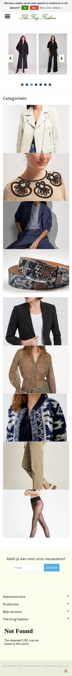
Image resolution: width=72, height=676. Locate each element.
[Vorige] (10, 58)
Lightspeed (63, 666)
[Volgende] (61, 58)
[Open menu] (7, 16)
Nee (34, 8)
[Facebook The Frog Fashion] (36, 579)
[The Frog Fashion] (44, 16)
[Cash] (65, 670)
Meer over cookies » (51, 8)
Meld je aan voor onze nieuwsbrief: (36, 559)
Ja (25, 8)
